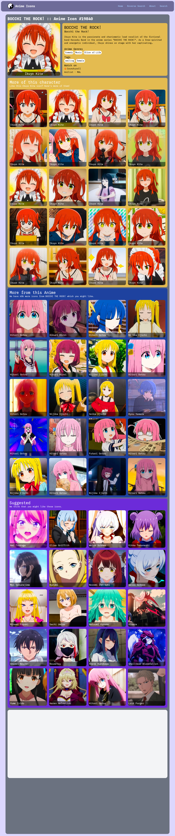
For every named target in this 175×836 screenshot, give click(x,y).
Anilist (68, 72)
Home (120, 6)
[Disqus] (87, 744)
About (152, 6)
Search (163, 6)
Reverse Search (136, 6)
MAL (79, 72)
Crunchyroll (74, 68)
